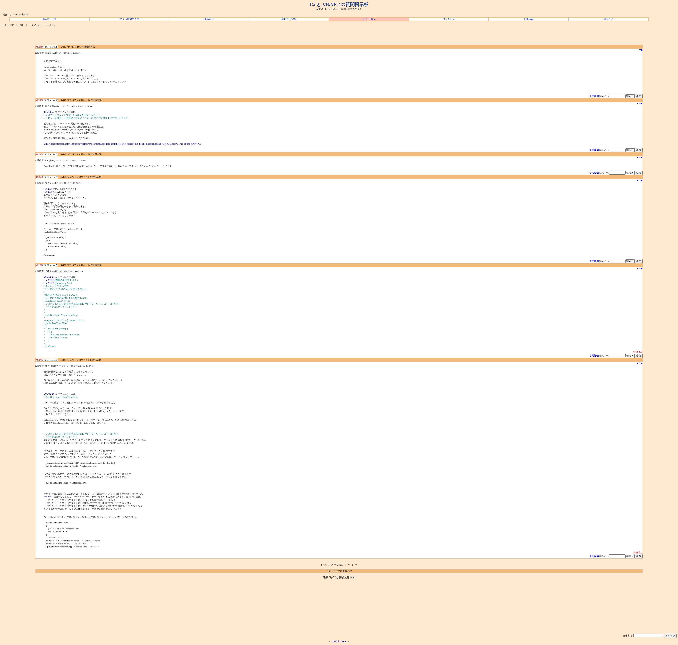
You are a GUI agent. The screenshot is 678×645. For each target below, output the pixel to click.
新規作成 (209, 19)
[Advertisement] (339, 37)
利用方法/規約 (289, 19)
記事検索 (528, 19)
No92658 (48, 189)
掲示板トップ (49, 19)
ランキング (448, 19)
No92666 (49, 277)
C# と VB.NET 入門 (129, 19)
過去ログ (608, 19)
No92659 (48, 192)
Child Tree (339, 641)
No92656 (49, 112)
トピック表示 (369, 19)
